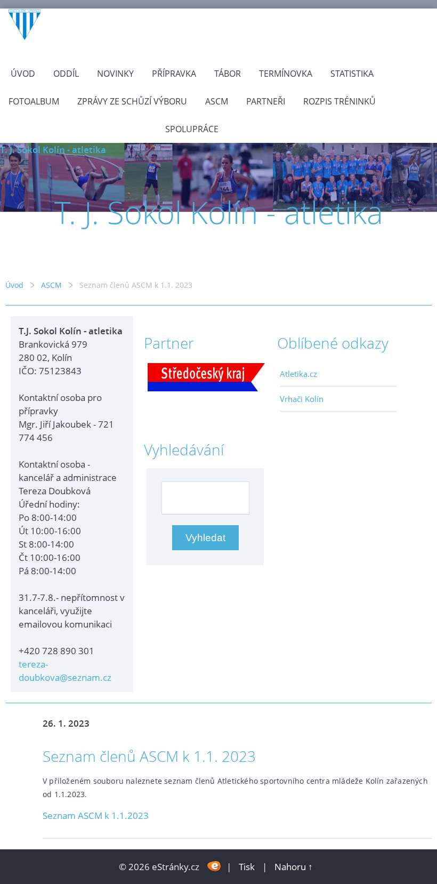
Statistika (352, 73)
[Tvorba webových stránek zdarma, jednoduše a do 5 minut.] (214, 865)
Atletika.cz (298, 373)
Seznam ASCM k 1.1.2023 (96, 815)
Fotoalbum (34, 101)
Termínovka (285, 73)
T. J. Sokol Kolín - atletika (53, 149)
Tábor (227, 73)
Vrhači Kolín (301, 398)
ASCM (216, 101)
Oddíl (66, 73)
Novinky (115, 73)
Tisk (247, 867)
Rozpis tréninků (339, 101)
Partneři (265, 101)
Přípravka (174, 73)
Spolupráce (191, 129)
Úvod (23, 73)
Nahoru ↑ (293, 867)
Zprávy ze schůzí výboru (132, 101)
